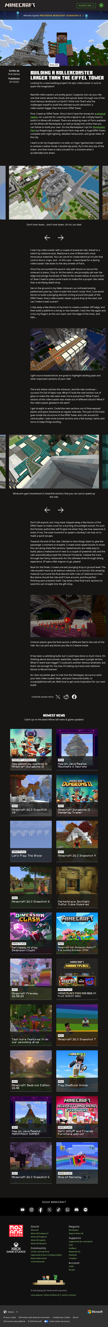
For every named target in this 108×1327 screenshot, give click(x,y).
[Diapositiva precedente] (47, 238)
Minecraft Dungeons (39, 1237)
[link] (22, 1209)
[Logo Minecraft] (19, 5)
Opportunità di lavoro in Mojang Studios (46, 1255)
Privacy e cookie (9, 1317)
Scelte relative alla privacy (59, 1321)
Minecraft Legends (38, 1240)
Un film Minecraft (37, 1261)
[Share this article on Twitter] (58, 697)
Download (73, 1255)
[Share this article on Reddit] (66, 697)
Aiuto (71, 1245)
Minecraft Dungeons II (39, 1233)
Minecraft (34, 1230)
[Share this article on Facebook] (74, 697)
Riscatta (72, 1270)
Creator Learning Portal (40, 1251)
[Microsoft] (95, 1311)
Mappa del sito (74, 1251)
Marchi (75, 1317)
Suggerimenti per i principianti (80, 1241)
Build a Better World (39, 1258)
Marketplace (74, 1230)
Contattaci (73, 1258)
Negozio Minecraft (76, 1233)
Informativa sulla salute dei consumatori (34, 1317)
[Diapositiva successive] (61, 238)
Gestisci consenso (69, 1295)
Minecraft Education (39, 1243)
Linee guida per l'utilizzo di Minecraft (45, 1295)
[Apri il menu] (101, 5)
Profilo (71, 1266)
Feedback (72, 1248)
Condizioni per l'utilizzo (61, 1317)
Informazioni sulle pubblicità (14, 1321)
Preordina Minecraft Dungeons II (60, 15)
